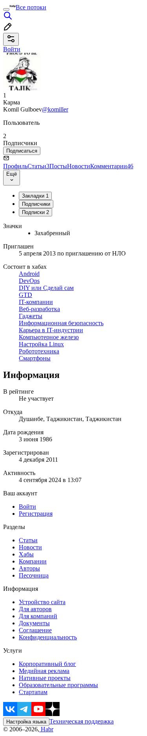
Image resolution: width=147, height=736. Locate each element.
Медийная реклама (44, 671)
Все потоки (31, 7)
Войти (27, 506)
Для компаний (38, 616)
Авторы (29, 568)
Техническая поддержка (81, 721)
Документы (34, 623)
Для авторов (35, 609)
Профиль (15, 166)
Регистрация (36, 513)
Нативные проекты (45, 678)
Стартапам (33, 692)
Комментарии (111, 166)
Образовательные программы (58, 685)
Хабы (26, 554)
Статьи (38, 166)
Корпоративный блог (47, 663)
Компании (33, 561)
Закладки (35, 196)
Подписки (35, 212)
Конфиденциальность (48, 637)
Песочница (34, 575)
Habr (46, 729)
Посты (58, 166)
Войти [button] (11, 49)
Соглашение (35, 630)
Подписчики (36, 204)
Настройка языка (26, 722)
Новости (78, 166)
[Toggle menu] (6, 9)
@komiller (55, 109)
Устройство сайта (42, 602)
